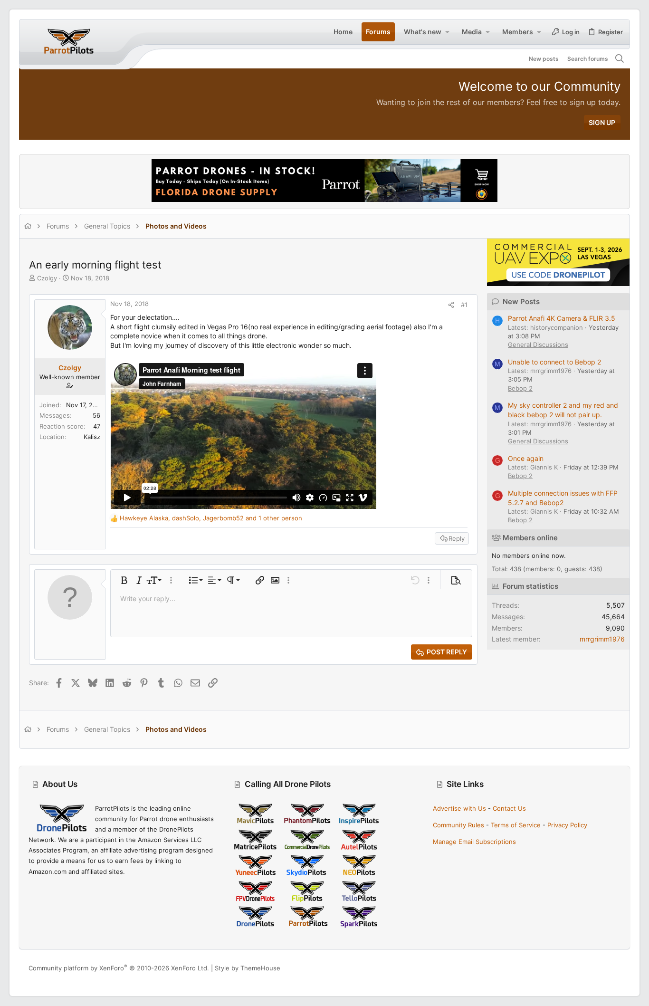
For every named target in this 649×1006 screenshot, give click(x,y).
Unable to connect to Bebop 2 (554, 362)
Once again (526, 458)
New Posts (521, 301)
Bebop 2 (520, 388)
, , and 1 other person (211, 518)
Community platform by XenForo (119, 968)
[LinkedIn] (602, 968)
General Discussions (538, 344)
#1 (464, 304)
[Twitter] (616, 968)
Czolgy (47, 278)
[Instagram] (587, 968)
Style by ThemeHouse (247, 968)
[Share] (451, 304)
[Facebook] (573, 968)
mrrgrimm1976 (602, 639)
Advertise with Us (459, 808)
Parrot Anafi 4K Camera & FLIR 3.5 (561, 318)
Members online (530, 537)
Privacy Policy (567, 825)
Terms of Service (516, 825)
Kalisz (92, 437)
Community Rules (458, 825)
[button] (447, 32)
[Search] (619, 59)
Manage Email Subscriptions (474, 841)
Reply (457, 538)
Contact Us (509, 808)
